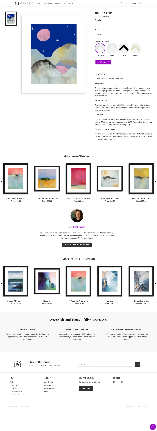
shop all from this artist (77, 245)
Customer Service (16, 392)
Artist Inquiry (48, 382)
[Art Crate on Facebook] (118, 382)
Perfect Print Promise (17, 395)
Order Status (14, 388)
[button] (154, 181)
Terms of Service (140, 406)
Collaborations (49, 388)
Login (133, 3)
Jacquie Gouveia (102, 16)
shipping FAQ (125, 125)
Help (128, 3)
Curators (48, 3)
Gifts (71, 3)
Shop (38, 3)
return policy (112, 139)
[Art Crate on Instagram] (114, 382)
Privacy (130, 406)
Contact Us (13, 385)
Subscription (60, 3)
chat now (85, 388)
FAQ (11, 382)
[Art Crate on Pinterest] (121, 382)
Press (46, 392)
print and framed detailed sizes (113, 79)
